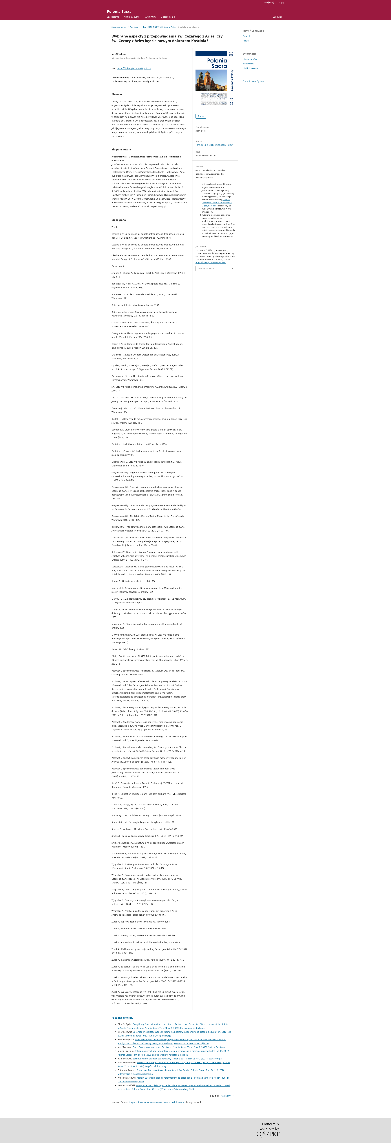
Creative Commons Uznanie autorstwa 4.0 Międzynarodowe (217, 202)
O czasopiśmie (168, 16)
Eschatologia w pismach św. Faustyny (152, 1058)
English (246, 36)
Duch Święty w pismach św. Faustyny (152, 1047)
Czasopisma (113, 16)
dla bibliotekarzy (250, 68)
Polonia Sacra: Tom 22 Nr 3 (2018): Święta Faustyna (198, 1047)
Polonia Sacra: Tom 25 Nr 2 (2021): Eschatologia (197, 1058)
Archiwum (150, 16)
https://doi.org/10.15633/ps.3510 (134, 68)
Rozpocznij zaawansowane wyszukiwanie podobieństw (156, 1102)
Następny (225, 1095)
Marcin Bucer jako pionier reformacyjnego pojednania (165, 1077)
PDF (202, 116)
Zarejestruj (269, 2)
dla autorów (248, 63)
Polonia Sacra (119, 11)
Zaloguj (280, 2)
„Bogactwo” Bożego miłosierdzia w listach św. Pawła (163, 1070)
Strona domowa (118, 27)
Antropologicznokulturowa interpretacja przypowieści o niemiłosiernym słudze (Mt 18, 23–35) (183, 1050)
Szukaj (278, 16)
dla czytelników (250, 59)
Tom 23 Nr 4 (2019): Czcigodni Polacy (160, 27)
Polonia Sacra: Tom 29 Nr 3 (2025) (191, 1043)
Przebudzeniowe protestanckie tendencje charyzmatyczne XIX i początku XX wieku (179, 1062)
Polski (246, 40)
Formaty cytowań (206, 268)
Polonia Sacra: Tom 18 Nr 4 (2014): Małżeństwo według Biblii (163, 1089)
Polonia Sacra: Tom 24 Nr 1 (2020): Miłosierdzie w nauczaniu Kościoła (153, 1054)
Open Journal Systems (254, 81)
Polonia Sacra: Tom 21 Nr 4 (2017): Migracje (148, 1035)
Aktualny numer (132, 16)
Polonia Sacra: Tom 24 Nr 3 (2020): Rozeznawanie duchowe (174, 1028)
